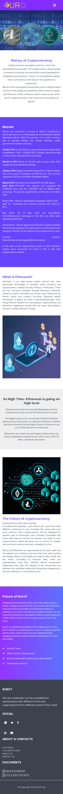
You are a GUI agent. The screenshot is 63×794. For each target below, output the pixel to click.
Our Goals (8, 747)
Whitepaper (15, 771)
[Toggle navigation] (54, 5)
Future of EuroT (11, 750)
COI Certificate (17, 775)
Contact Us (9, 756)
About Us (8, 753)
